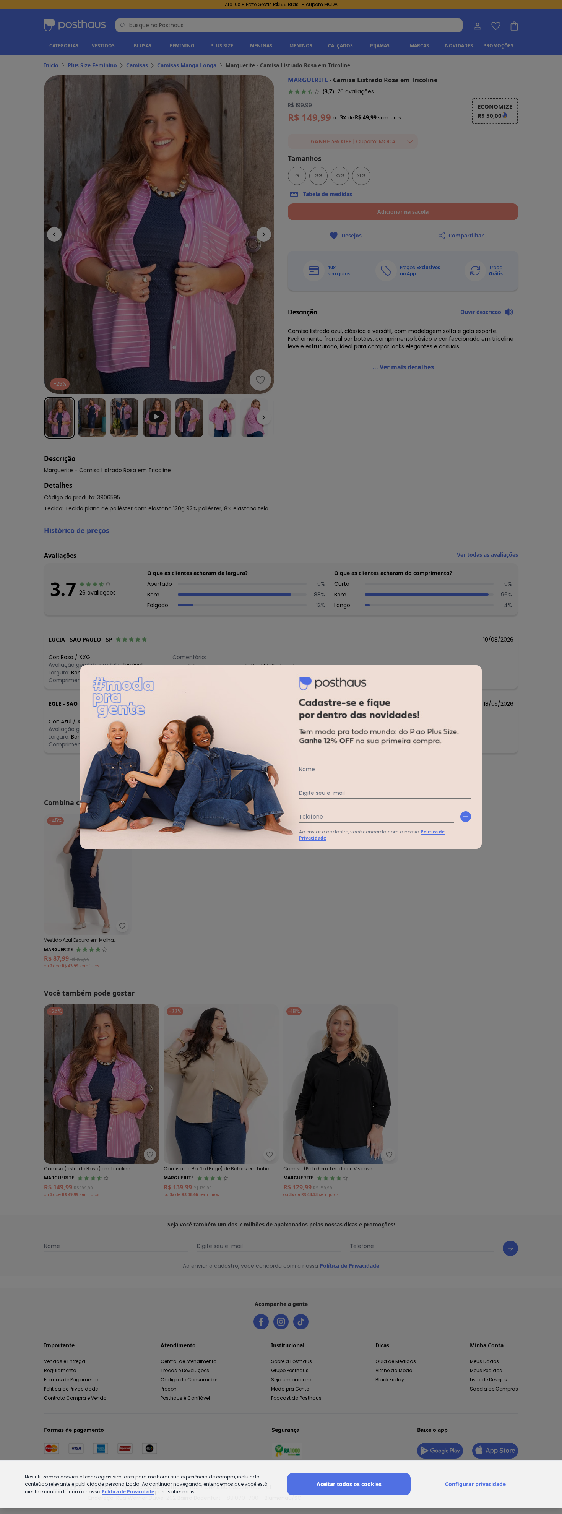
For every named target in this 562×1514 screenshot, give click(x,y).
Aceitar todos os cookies (349, 1484)
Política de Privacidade (128, 1491)
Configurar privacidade (475, 1484)
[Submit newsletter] (465, 816)
